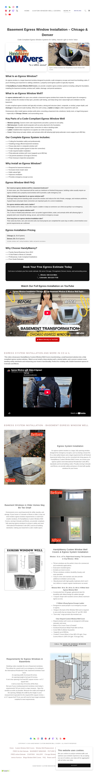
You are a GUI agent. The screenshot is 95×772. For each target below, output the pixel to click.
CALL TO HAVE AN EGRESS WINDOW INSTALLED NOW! (70, 644)
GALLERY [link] (39, 754)
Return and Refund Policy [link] (55, 757)
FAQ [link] (44, 757)
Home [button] (12, 748)
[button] (67, 11)
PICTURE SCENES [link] (54, 751)
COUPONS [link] (31, 754)
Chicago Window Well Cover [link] (54, 754)
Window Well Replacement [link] (45, 748)
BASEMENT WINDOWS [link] (38, 751)
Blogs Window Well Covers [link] (32, 757)
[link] (6, 7)
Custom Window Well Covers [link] (46, 10)
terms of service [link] (16, 757)
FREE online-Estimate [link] (18, 754)
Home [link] (27, 10)
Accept (74, 765)
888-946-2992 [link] (77, 10)
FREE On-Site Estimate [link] (20, 751)
